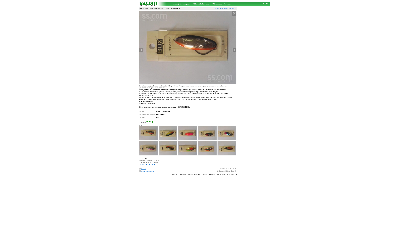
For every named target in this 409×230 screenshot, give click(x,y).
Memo (228, 4)
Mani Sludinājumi (201, 4)
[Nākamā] (234, 50)
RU (264, 4)
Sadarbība (212, 174)
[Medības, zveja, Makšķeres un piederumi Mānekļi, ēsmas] (148, 133)
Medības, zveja (143, 8)
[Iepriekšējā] (141, 50)
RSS (218, 174)
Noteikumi (175, 174)
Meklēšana (217, 4)
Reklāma (204, 174)
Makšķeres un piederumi (157, 8)
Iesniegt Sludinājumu (181, 4)
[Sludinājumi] (148, 4)
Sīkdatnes (183, 174)
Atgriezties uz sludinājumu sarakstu (225, 8)
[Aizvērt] (234, 13)
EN (267, 4)
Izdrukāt (143, 169)
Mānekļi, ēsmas (170, 8)
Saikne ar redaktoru (194, 174)
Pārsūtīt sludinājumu (147, 171)
